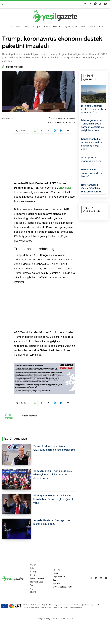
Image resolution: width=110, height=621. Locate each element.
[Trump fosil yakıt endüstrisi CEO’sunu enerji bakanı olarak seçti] (16, 454)
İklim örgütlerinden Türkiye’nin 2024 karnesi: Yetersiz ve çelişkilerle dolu (92, 125)
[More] (68, 131)
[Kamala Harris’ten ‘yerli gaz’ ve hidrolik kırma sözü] (16, 529)
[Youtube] (105, 4)
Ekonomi (60, 123)
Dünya (50, 123)
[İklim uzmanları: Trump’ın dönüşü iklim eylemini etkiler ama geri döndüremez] (16, 479)
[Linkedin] (61, 131)
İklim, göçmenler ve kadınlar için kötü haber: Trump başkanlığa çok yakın (53, 499)
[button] (3, 4)
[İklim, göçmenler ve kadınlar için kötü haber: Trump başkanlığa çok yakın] (16, 504)
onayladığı (65, 187)
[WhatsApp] (35, 131)
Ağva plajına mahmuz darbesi (91, 159)
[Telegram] (95, 4)
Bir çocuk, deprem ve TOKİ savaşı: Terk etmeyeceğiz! (93, 109)
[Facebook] (85, 4)
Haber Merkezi (14, 66)
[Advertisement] (44, 158)
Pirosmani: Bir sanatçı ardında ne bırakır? (92, 173)
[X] (100, 4)
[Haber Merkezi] (4, 66)
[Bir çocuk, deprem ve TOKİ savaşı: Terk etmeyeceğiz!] (93, 94)
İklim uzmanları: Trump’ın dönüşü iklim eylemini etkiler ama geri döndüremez (52, 474)
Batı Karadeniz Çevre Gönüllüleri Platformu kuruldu (91, 188)
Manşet (72, 123)
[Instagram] (90, 4)
